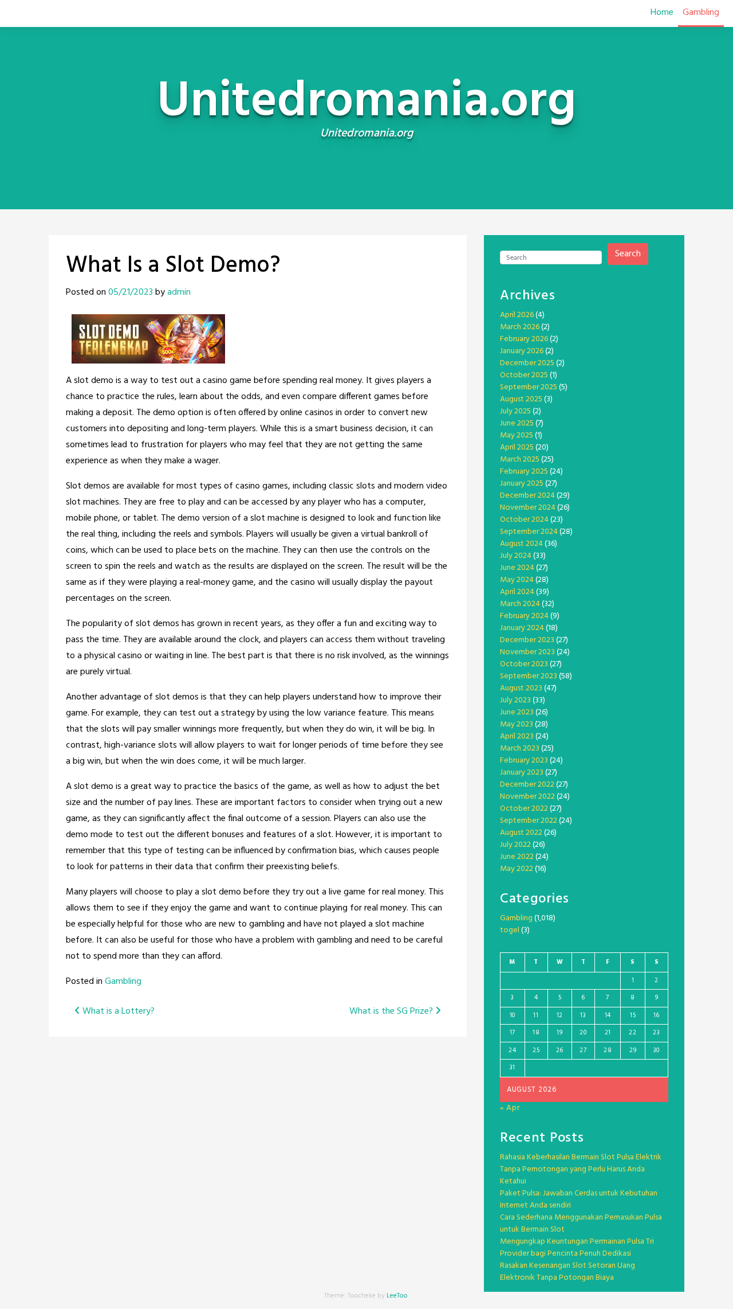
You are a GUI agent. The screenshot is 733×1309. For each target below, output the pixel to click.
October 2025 (524, 375)
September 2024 (529, 531)
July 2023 (515, 700)
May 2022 (516, 869)
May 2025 (516, 435)
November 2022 (527, 796)
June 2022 (517, 856)
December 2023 (527, 640)
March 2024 (520, 604)
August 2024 (521, 543)
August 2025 (521, 399)
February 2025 (524, 471)
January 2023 (521, 772)
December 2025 (527, 363)
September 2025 (528, 387)
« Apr (510, 1108)
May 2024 (517, 580)
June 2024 (517, 568)
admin (179, 292)
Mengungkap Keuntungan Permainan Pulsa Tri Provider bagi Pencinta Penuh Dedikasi (577, 1247)
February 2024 (524, 616)
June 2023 (517, 712)
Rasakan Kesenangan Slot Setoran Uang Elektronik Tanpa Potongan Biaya (567, 1271)
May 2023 (516, 724)
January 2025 (521, 483)
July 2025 (515, 411)
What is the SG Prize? (392, 1011)
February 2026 (524, 339)
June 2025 (517, 423)
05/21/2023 (130, 292)
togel (509, 930)
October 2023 (524, 664)
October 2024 (524, 519)
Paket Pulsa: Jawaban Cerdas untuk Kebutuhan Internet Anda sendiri (578, 1199)
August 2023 (521, 688)
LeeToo (397, 1296)
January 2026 (521, 351)
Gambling (701, 12)
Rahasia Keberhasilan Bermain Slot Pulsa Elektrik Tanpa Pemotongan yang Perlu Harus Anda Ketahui (580, 1169)
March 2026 (519, 327)
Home (662, 12)
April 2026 (517, 315)
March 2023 (519, 748)
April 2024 (517, 592)
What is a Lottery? (117, 1011)
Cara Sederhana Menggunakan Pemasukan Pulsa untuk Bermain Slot (581, 1223)
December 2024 (527, 495)
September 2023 (528, 676)
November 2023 (527, 652)
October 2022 (524, 808)
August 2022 (521, 832)
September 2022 (528, 820)
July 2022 (515, 844)
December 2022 (527, 784)
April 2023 (517, 736)
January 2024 (522, 628)
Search (628, 254)
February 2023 (524, 760)
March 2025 (519, 459)
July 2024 (515, 555)
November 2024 (527, 507)
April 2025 (517, 447)
